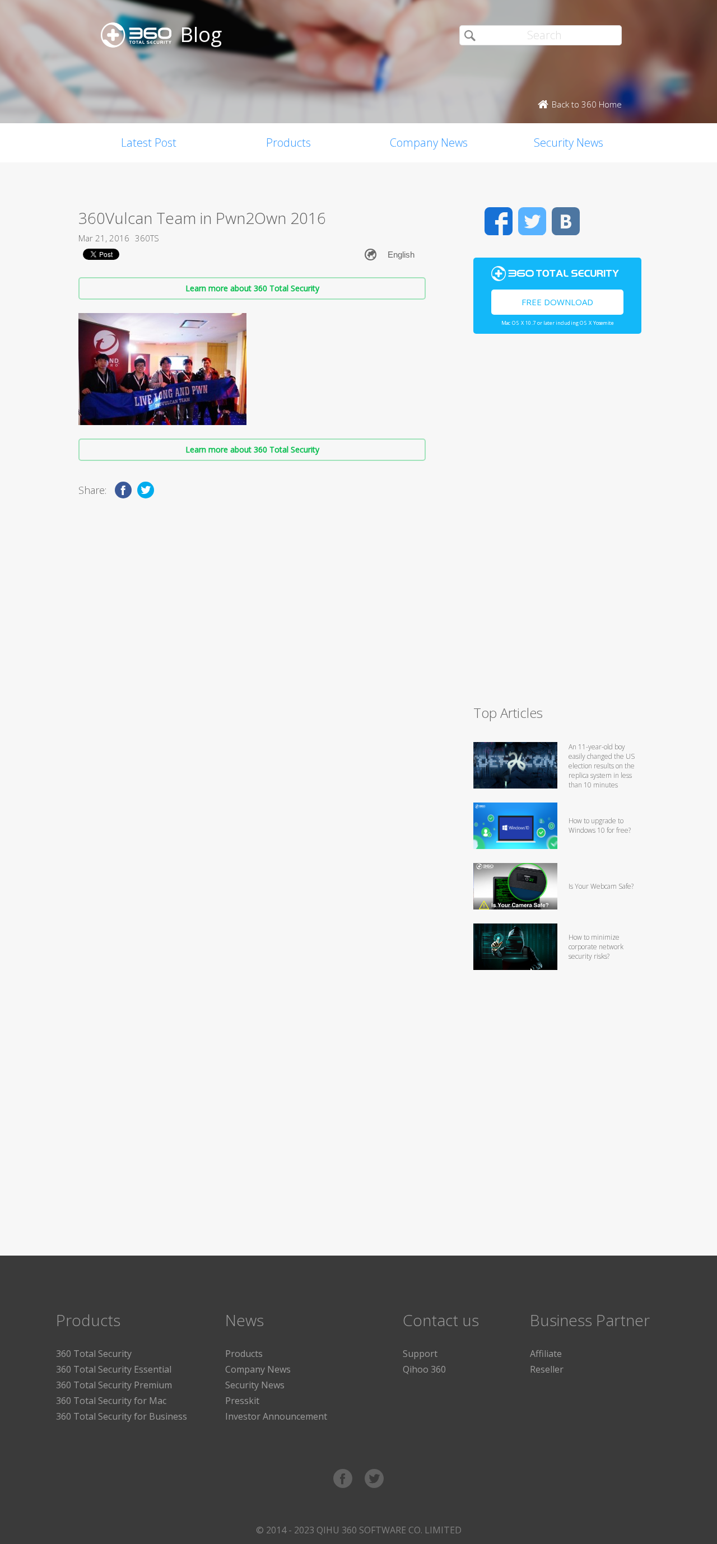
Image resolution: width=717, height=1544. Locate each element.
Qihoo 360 (424, 1369)
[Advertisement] (557, 524)
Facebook (499, 221)
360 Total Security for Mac (111, 1400)
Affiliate (546, 1353)
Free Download (557, 301)
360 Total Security (94, 1353)
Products (288, 142)
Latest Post (148, 142)
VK (566, 221)
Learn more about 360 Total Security (252, 288)
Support (420, 1353)
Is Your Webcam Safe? (601, 886)
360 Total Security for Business (121, 1416)
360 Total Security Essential (113, 1369)
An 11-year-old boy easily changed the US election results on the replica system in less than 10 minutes (602, 766)
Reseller (547, 1369)
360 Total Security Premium (114, 1385)
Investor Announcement (276, 1416)
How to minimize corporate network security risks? (596, 946)
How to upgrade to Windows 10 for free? (600, 825)
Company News (429, 142)
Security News (568, 142)
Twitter (532, 221)
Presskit (242, 1400)
